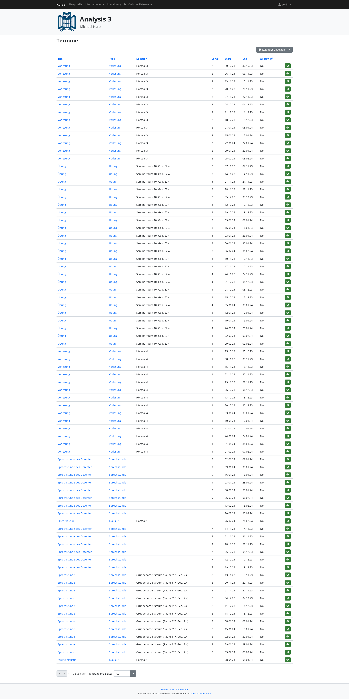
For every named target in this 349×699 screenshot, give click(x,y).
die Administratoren (201, 693)
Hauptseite (75, 4)
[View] (287, 65)
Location (141, 58)
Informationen (93, 4)
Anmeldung (114, 4)
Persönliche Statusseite (138, 4)
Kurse (61, 4)
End (244, 58)
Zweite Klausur (67, 660)
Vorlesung (64, 66)
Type (112, 58)
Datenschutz (167, 689)
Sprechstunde (117, 459)
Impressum (182, 689)
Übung (62, 166)
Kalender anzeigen (273, 49)
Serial (215, 58)
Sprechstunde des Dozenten (75, 459)
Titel (60, 58)
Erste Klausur (66, 521)
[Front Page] (67, 21)
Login (285, 4)
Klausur (114, 521)
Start (228, 58)
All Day (264, 58)
